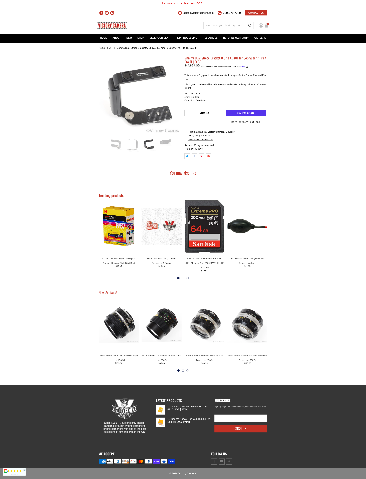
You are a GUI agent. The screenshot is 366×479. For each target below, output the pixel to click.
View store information (200, 140)
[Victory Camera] (112, 25)
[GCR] (5, 471)
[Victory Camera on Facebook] (101, 13)
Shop (140, 38)
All (110, 48)
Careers (260, 38)
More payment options (245, 122)
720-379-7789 (232, 12)
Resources (210, 38)
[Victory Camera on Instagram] (112, 13)
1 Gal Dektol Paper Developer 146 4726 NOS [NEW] (187, 408)
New (129, 38)
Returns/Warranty (236, 38)
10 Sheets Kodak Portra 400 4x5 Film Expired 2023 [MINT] (188, 420)
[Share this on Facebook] (194, 156)
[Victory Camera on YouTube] (107, 13)
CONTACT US (256, 12)
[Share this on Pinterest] (201, 156)
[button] (178, 278)
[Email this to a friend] (208, 156)
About (117, 38)
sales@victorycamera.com (198, 12)
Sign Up (240, 428)
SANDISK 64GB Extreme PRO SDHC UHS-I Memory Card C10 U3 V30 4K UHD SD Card (204, 263)
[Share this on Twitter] (187, 156)
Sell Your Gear (160, 38)
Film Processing (186, 38)
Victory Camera (187, 473)
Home (103, 38)
